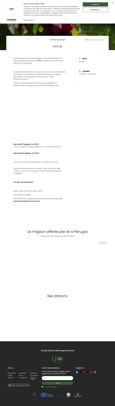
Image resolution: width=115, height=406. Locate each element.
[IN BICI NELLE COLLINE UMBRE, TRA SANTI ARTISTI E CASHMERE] (15, 268)
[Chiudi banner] (112, 2)
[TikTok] (88, 372)
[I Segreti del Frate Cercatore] (58, 268)
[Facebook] (77, 372)
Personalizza (94, 9)
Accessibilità (22, 373)
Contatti (10, 375)
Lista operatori (34, 375)
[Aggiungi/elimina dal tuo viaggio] (20, 248)
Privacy (21, 375)
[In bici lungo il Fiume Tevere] (73, 268)
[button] (33, 378)
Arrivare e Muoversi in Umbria (20, 385)
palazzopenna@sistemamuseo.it (26, 201)
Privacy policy (53, 387)
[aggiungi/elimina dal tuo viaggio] (29, 307)
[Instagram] (84, 372)
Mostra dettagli (28, 20)
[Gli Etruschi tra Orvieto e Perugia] (43, 268)
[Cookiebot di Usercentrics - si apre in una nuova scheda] (11, 20)
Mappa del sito (12, 373)
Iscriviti (57, 383)
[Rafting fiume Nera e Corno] (30, 268)
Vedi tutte (102, 243)
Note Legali (33, 373)
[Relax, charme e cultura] (87, 268)
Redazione (10, 378)
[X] (81, 372)
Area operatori (23, 378)
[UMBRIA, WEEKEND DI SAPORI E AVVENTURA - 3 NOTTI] (102, 268)
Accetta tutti (95, 4)
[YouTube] (91, 372)
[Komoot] (95, 372)
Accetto (50, 387)
